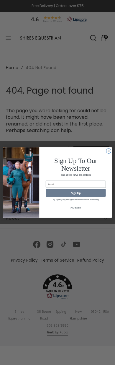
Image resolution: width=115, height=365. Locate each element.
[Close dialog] (108, 151)
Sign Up (75, 192)
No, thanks (75, 208)
